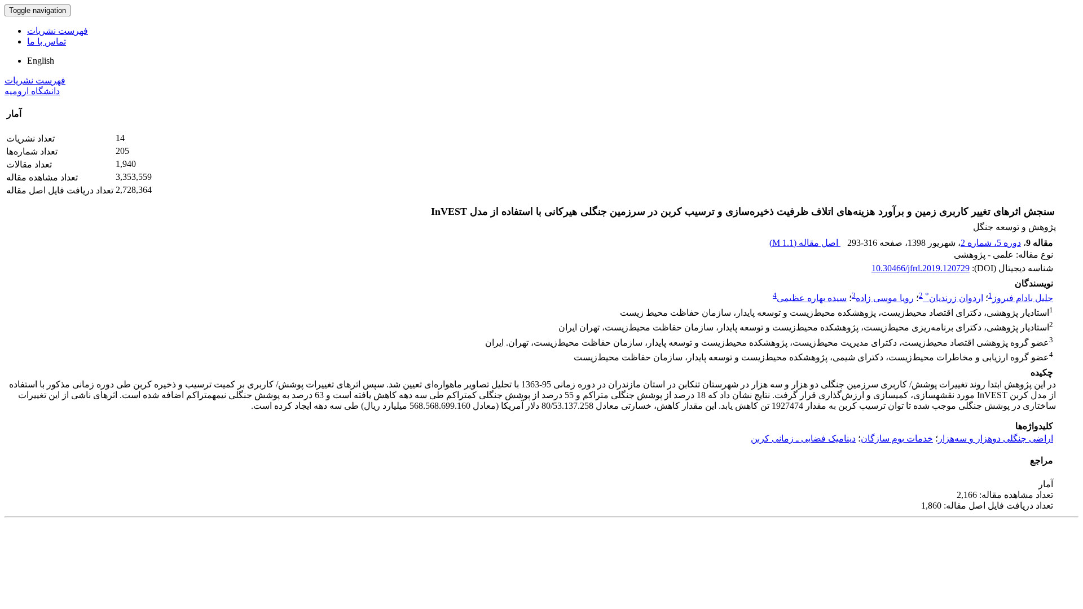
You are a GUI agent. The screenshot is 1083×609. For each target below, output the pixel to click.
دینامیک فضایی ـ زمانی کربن (803, 438)
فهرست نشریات (57, 31)
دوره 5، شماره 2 (991, 243)
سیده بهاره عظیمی (812, 298)
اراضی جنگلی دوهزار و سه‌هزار (995, 438)
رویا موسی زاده (885, 298)
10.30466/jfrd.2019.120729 (920, 268)
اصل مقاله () (804, 243)
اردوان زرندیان (954, 298)
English (40, 60)
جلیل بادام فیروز (1022, 298)
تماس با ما (46, 41)
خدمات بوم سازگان (897, 438)
